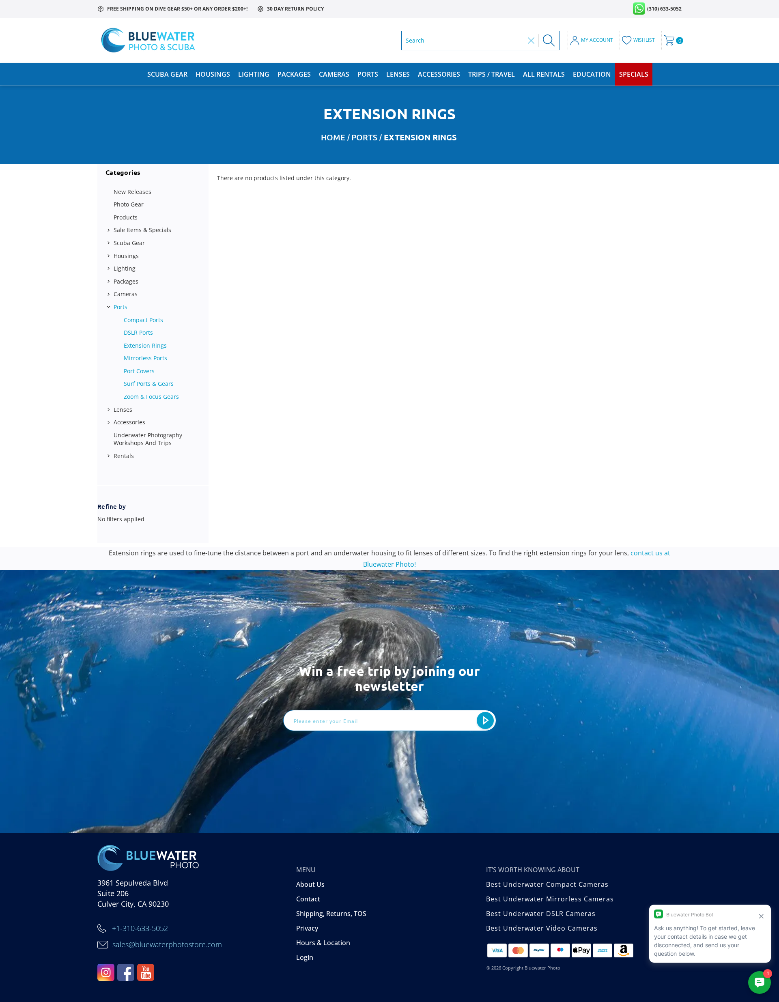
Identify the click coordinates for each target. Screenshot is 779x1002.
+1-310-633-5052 (140, 928)
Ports (367, 74)
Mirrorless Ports (145, 358)
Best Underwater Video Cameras (542, 928)
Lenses (398, 74)
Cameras (334, 74)
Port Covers (139, 371)
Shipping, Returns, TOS (331, 913)
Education (592, 74)
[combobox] (465, 40)
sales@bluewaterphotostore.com (167, 944)
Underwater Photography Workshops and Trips (148, 439)
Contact (308, 898)
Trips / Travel (491, 74)
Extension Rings (145, 345)
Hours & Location (323, 942)
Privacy (307, 928)
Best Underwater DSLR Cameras (541, 913)
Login (304, 957)
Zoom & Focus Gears (151, 396)
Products (126, 217)
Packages (294, 74)
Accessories (439, 74)
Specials (633, 74)
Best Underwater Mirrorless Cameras (550, 898)
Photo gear (129, 204)
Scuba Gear (167, 74)
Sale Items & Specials (142, 230)
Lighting (253, 74)
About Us (310, 884)
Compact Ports (143, 320)
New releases (132, 192)
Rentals (124, 456)
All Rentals (544, 74)
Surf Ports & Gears (149, 383)
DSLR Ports (138, 332)
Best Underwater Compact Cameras (547, 884)
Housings (213, 74)
